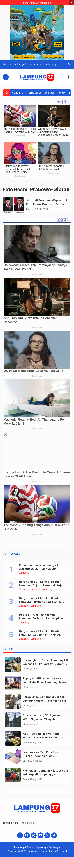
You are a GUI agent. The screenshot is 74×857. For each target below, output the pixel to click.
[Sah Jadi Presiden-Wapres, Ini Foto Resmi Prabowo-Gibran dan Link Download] (13, 205)
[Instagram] (27, 835)
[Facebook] (20, 835)
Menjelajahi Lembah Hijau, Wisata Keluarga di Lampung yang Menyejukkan (45, 774)
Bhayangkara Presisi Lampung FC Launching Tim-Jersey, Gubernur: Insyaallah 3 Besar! (45, 663)
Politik (61, 92)
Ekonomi (24, 589)
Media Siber (28, 822)
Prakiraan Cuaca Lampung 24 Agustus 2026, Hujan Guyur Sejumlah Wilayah (38, 568)
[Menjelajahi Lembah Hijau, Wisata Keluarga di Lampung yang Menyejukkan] (13, 775)
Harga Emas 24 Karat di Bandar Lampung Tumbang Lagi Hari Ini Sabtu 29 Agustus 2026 (40, 601)
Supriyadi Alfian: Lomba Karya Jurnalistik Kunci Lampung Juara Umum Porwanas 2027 (44, 682)
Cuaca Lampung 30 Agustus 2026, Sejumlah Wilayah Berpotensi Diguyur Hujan (42, 719)
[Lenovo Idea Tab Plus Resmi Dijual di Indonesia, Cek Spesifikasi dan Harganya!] (13, 756)
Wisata (49, 92)
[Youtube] (40, 835)
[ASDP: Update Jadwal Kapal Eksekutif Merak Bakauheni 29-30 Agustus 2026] (13, 738)
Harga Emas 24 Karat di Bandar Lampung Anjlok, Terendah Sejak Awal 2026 (41, 585)
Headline (17, 92)
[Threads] (34, 835)
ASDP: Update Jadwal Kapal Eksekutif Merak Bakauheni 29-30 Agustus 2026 (45, 737)
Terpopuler (34, 92)
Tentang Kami (10, 822)
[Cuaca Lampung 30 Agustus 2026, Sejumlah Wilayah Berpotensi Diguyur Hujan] (13, 719)
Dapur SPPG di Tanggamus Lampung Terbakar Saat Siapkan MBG (41, 618)
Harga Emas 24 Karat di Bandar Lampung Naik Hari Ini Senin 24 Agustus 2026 (40, 634)
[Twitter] (47, 835)
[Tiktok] (54, 835)
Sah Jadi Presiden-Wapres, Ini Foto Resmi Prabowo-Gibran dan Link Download (46, 204)
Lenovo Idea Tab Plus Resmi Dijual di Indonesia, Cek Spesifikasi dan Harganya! (42, 755)
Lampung (24, 573)
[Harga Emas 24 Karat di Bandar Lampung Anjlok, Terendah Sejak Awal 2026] (13, 701)
